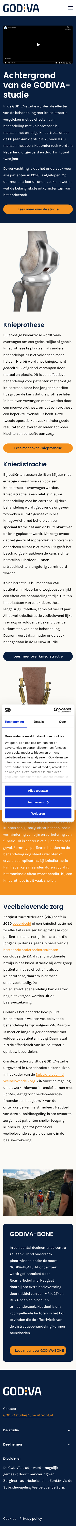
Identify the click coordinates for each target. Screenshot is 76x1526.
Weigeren (38, 813)
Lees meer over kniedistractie (38, 656)
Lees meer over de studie (38, 209)
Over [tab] (62, 721)
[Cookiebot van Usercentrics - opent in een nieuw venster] (54, 710)
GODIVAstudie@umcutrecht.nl (28, 1415)
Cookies (9, 1518)
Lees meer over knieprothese (38, 448)
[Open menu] (69, 8)
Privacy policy (30, 1518)
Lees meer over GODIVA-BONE (39, 1350)
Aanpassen (36, 802)
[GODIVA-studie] (21, 8)
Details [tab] (39, 721)
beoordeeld (22, 923)
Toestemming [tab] (14, 721)
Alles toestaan (38, 790)
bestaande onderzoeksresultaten (30, 950)
